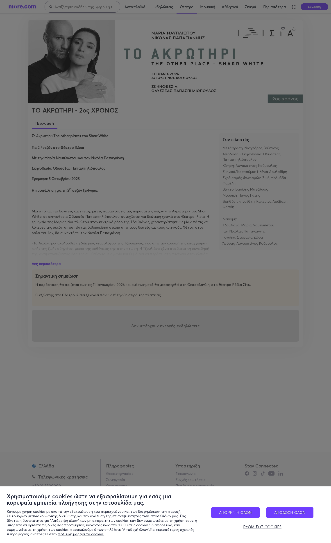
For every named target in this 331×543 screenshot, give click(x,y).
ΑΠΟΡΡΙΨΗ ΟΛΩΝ (235, 512)
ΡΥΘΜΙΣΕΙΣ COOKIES (262, 527)
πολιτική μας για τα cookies (81, 534)
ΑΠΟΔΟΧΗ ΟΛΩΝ (290, 512)
